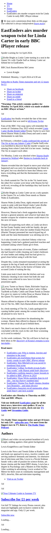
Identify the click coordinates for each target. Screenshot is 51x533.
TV (8, 6)
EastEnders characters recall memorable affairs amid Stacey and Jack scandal (27, 389)
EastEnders (12, 11)
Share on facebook (15, 89)
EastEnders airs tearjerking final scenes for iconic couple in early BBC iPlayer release (26, 359)
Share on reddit (13, 96)
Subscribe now (7, 515)
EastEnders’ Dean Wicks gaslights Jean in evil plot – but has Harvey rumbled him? (27, 379)
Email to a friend (14, 99)
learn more (39, 23)
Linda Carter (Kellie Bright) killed (24, 129)
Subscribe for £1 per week (20, 499)
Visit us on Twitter (15, 479)
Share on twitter (14, 91)
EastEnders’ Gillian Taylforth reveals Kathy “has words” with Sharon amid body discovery (28, 369)
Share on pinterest (15, 94)
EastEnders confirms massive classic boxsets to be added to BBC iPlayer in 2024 (28, 374)
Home (9, 3)
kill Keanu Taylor (35, 121)
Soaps (9, 8)
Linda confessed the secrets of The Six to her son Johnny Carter (25, 142)
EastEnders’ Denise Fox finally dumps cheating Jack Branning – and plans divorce (28, 384)
